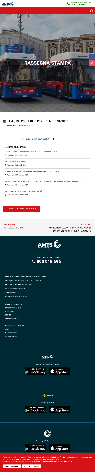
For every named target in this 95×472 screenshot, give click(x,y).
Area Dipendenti (11, 318)
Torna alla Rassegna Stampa (21, 209)
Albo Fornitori (11, 333)
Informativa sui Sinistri (14, 326)
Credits (8, 315)
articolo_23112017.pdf (36, 139)
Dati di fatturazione (13, 308)
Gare (7, 329)
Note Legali (9, 311)
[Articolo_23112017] (23, 139)
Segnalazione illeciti (13, 304)
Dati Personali (11, 336)
